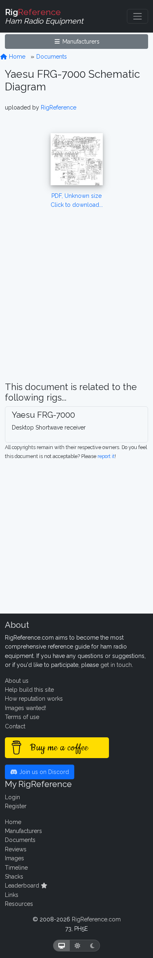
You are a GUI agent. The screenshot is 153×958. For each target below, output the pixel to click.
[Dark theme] (92, 945)
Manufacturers (80, 41)
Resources (19, 904)
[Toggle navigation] (137, 16)
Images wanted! (25, 708)
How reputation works (34, 698)
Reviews (16, 849)
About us (17, 680)
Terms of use (22, 717)
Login (12, 797)
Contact (15, 726)
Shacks (14, 876)
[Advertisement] (76, 305)
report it (106, 456)
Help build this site (29, 689)
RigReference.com (96, 919)
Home (16, 56)
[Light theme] (77, 945)
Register (16, 806)
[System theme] (61, 945)
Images (14, 858)
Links (11, 895)
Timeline (16, 867)
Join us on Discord (43, 772)
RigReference (58, 107)
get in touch (116, 665)
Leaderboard (23, 885)
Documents (51, 56)
